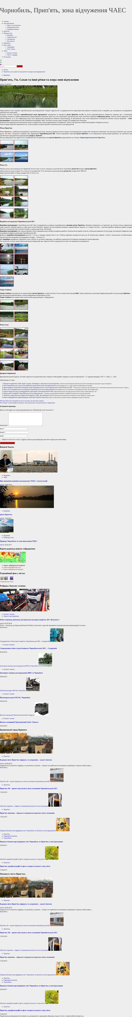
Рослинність (11, 41)
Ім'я (2, 429)
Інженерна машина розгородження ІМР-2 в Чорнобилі (19, 666)
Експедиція (7, 57)
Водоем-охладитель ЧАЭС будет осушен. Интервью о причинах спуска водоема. (31, 384)
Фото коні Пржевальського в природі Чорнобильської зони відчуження (29, 389)
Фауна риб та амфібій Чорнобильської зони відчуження (23, 393)
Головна (6, 21)
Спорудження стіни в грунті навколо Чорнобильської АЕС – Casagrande (25, 641)
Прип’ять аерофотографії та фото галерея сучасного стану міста (22, 859)
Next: (27, 403)
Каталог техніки (12, 53)
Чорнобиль (7, 43)
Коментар (4, 425)
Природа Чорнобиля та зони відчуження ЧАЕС (18, 541)
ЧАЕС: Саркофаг (12, 55)
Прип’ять (6, 31)
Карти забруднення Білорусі (13, 569)
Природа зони (8, 33)
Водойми (10, 35)
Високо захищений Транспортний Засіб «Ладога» (17, 715)
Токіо (11, 582)
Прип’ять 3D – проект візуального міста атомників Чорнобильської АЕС (25, 781)
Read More (3, 627)
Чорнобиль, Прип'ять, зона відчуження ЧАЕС (63, 10)
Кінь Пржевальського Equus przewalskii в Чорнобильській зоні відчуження (30, 385)
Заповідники (11, 39)
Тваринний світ (12, 37)
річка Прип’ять (6, 514)
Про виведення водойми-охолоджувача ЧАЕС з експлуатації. (24, 481)
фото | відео (7, 45)
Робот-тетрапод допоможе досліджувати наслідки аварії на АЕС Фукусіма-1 (29, 620)
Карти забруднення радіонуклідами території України (22, 397)
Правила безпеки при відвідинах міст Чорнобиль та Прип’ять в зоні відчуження (28, 831)
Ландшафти (10, 47)
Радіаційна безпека (13, 29)
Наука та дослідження (14, 25)
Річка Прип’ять (5, 132)
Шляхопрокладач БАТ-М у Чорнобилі (13, 690)
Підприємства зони (13, 27)
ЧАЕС (5, 51)
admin (2, 84)
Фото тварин (11, 49)
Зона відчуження (9, 23)
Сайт (1, 436)
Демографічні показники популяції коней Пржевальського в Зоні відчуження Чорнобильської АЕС (38, 387)
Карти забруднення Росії (12, 567)
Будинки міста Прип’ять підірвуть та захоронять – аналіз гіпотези (26, 760)
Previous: (22, 401)
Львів (2, 582)
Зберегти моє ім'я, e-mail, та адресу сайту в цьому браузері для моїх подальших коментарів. (34, 439)
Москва (7, 582)
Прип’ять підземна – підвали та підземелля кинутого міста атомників (24, 806)
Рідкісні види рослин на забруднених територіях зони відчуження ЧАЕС (29, 391)
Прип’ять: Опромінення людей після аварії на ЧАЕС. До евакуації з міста (29, 395)
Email (2, 432)
